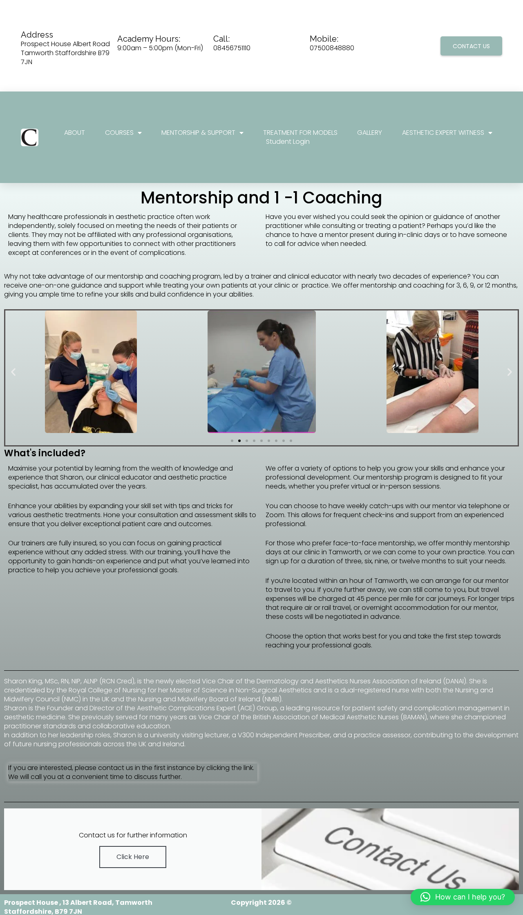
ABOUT (74, 132)
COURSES (119, 132)
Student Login (288, 141)
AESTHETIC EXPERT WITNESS (443, 132)
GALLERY (369, 132)
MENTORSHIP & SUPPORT (198, 132)
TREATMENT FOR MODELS (300, 132)
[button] (13, 372)
